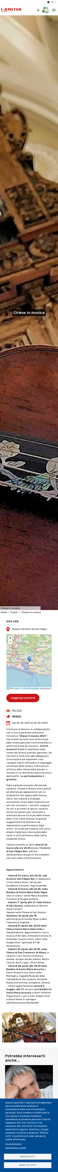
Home (4, 612)
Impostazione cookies (15, 1148)
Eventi (14, 612)
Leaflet (16, 688)
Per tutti (17, 710)
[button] (29, 659)
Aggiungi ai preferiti (24, 698)
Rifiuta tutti (27, 1156)
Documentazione (13, 1144)
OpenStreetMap (31, 688)
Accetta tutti (27, 1165)
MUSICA (16, 716)
